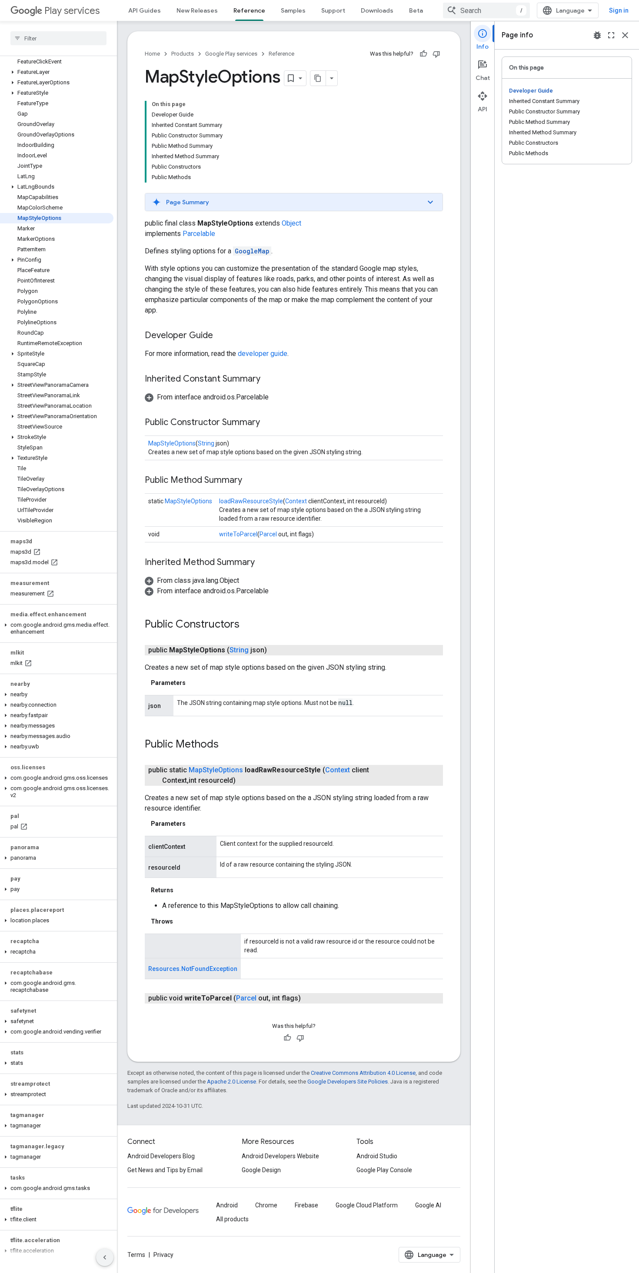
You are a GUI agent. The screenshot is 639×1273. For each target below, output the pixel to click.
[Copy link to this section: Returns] (182, 890)
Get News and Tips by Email (165, 1170)
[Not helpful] (436, 53)
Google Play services (231, 53)
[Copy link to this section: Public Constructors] (248, 625)
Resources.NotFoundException (192, 968)
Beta (416, 10)
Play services (72, 11)
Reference (249, 10)
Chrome (266, 1205)
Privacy (163, 1254)
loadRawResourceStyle (251, 501)
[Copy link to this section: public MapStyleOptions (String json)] (275, 650)
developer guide (262, 353)
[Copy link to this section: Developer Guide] (221, 336)
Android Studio (376, 1156)
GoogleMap (252, 251)
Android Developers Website (280, 1156)
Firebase (306, 1205)
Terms (136, 1254)
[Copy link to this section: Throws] (181, 921)
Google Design (261, 1170)
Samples (293, 10)
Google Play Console (384, 1170)
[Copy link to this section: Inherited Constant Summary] (269, 379)
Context (296, 501)
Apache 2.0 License (231, 1081)
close (625, 35)
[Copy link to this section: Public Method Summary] (251, 480)
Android (227, 1205)
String (206, 443)
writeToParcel (238, 534)
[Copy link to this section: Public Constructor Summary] (268, 423)
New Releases (197, 10)
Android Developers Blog (161, 1156)
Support (333, 10)
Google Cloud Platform (367, 1205)
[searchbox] (58, 38)
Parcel (268, 534)
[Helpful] (423, 53)
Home (152, 53)
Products (182, 53)
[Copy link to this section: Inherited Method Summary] (263, 563)
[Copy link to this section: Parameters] (194, 683)
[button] (56, 72)
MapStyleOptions (172, 443)
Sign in (619, 10)
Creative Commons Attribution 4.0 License (363, 1073)
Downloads (377, 10)
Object (291, 223)
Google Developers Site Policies (347, 1081)
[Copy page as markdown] (318, 78)
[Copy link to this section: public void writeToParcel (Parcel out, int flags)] (309, 998)
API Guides (144, 10)
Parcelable (199, 233)
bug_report (597, 35)
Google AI (428, 1205)
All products (232, 1219)
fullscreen (611, 35)
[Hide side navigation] (104, 1257)
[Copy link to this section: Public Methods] (227, 745)
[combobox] (486, 10)
